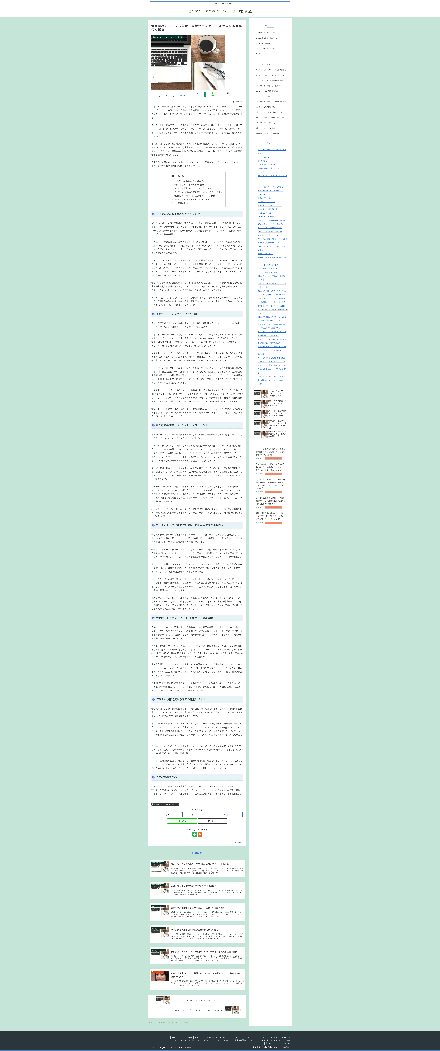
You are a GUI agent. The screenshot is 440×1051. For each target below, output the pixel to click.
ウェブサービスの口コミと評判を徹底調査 (231, 1040)
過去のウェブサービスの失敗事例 (278, 1043)
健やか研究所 (262, 161)
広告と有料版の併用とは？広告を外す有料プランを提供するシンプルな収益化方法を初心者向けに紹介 (270, 467)
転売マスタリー (263, 183)
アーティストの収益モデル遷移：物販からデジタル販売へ (198, 192)
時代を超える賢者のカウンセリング (270, 243)
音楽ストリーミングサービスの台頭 (189, 185)
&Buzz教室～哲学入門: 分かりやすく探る (272, 239)
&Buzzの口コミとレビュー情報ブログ (271, 224)
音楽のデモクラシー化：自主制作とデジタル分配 (194, 196)
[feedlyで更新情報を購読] (194, 834)
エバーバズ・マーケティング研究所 (270, 187)
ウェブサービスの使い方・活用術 (182, 1040)
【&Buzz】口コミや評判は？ (268, 265)
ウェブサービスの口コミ (205, 1040)
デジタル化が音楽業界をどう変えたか (190, 181)
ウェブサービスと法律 (251, 1037)
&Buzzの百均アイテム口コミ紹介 (270, 231)
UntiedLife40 (262, 194)
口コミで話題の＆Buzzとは (267, 269)
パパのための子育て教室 (266, 165)
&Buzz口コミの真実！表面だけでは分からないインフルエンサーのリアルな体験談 (272, 369)
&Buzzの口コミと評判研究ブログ (270, 228)
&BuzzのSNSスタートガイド (268, 235)
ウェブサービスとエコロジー (229, 1037)
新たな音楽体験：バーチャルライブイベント (192, 188)
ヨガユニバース (263, 157)
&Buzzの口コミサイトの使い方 (206, 1037)
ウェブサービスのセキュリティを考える (275, 1037)
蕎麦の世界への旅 (264, 198)
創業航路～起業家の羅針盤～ (268, 209)
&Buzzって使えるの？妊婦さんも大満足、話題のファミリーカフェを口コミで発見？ (272, 380)
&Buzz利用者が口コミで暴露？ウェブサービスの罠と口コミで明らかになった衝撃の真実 (272, 350)
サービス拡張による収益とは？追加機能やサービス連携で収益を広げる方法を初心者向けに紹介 (270, 501)
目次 (178, 175)
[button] (228, 94)
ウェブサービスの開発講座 (258, 1040)
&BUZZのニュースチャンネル (268, 217)
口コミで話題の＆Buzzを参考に (269, 272)
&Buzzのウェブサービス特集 (182, 1037)
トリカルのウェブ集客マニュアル (270, 205)
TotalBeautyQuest (264, 213)
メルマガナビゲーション (266, 202)
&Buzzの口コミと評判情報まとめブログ (272, 220)
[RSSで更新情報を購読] (200, 834)
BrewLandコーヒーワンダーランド (270, 190)
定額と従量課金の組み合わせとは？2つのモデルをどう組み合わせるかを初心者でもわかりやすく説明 (270, 516)
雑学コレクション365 (265, 254)
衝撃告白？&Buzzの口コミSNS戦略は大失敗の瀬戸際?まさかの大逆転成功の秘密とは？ (273, 309)
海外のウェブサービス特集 (280, 1040)
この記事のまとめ (181, 203)
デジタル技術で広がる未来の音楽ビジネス (191, 199)
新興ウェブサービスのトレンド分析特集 (166, 804)
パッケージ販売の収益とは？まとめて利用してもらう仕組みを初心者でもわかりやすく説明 (270, 452)
